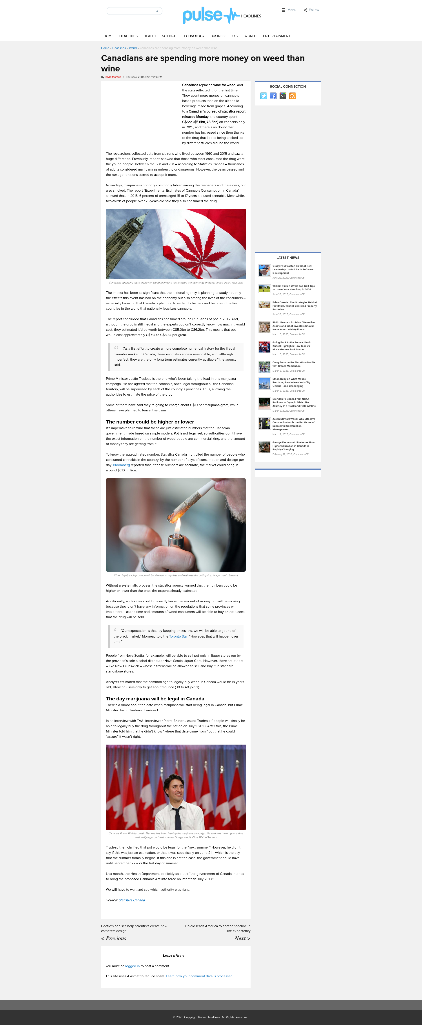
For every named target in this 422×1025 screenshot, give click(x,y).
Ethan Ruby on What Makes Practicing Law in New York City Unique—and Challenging (291, 382)
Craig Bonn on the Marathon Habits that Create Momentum (294, 364)
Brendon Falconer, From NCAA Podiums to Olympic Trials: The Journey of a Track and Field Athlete (294, 402)
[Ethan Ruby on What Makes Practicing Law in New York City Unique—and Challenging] (264, 383)
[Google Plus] (282, 96)
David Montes (113, 77)
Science (169, 36)
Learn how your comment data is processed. (199, 976)
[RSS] (292, 96)
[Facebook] (272, 96)
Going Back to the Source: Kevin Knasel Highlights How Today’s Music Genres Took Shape (292, 346)
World (250, 36)
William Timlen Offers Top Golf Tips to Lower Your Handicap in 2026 (294, 287)
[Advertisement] (143, 113)
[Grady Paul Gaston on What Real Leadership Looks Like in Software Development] (264, 270)
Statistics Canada (131, 900)
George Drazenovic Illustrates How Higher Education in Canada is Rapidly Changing (294, 446)
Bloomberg (121, 465)
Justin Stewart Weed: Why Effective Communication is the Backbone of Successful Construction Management (294, 424)
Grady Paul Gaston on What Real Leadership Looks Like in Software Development (293, 269)
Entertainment (276, 36)
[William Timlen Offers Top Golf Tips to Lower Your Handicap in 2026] (264, 288)
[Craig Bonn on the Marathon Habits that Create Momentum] (264, 367)
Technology (193, 36)
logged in (132, 966)
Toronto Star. (178, 636)
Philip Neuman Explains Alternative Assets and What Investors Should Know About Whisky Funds (294, 326)
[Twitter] (263, 96)
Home (108, 36)
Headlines (128, 36)
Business (218, 36)
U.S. (235, 36)
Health (150, 36)
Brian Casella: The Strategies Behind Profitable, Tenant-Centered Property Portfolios (295, 306)
